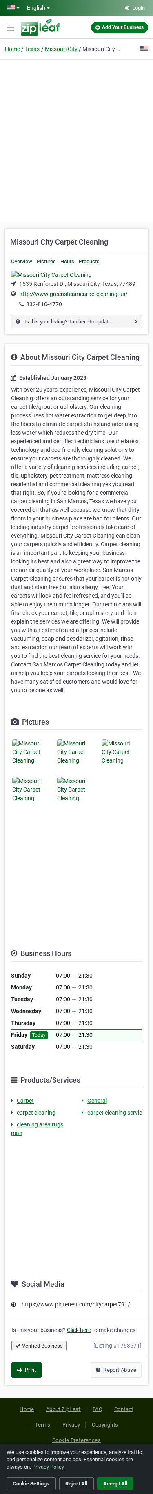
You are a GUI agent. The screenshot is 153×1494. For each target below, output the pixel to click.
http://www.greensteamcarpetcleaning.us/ (73, 294)
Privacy (71, 1425)
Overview (21, 261)
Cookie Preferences (76, 1440)
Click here (79, 1330)
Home (12, 49)
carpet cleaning (36, 1112)
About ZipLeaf (63, 1409)
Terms (43, 1425)
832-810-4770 (44, 304)
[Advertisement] (76, 139)
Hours (67, 261)
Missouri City (61, 49)
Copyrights (105, 1425)
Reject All (76, 1484)
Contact (123, 1409)
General (97, 1100)
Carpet (25, 1100)
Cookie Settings (31, 1484)
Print (29, 1370)
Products (89, 261)
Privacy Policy (48, 1467)
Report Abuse (119, 1370)
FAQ (97, 1409)
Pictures (46, 261)
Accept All (115, 1484)
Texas (32, 49)
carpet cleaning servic (114, 1112)
